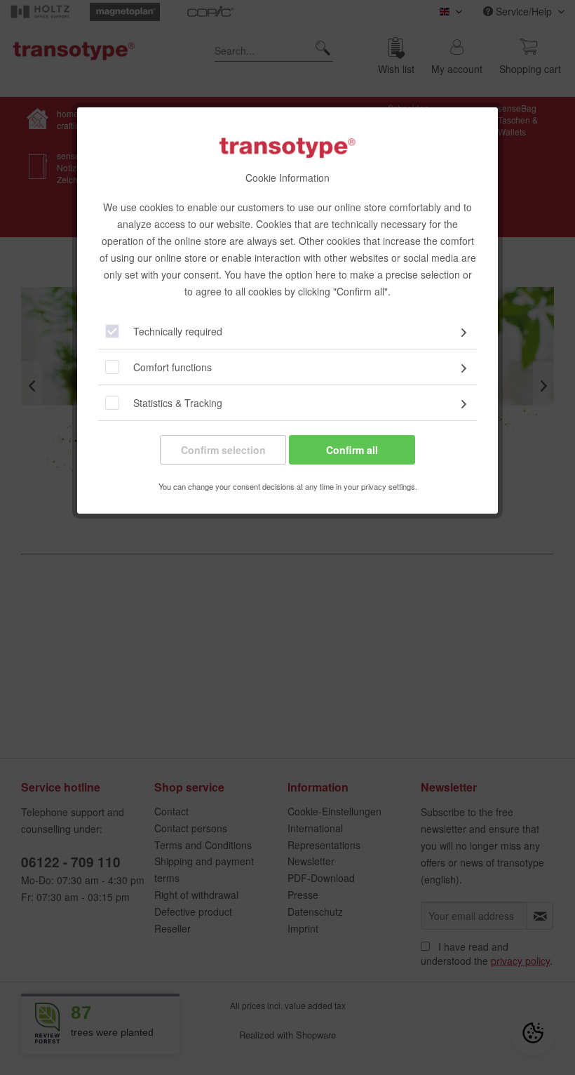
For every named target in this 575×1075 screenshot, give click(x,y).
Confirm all (352, 450)
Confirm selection (223, 450)
